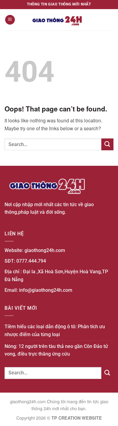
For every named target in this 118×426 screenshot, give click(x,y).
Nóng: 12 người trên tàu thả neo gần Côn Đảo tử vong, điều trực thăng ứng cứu (56, 350)
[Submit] (107, 144)
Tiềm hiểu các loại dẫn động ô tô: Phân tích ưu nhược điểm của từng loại (55, 330)
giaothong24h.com (45, 250)
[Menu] (10, 20)
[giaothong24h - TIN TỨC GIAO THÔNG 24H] (59, 19)
